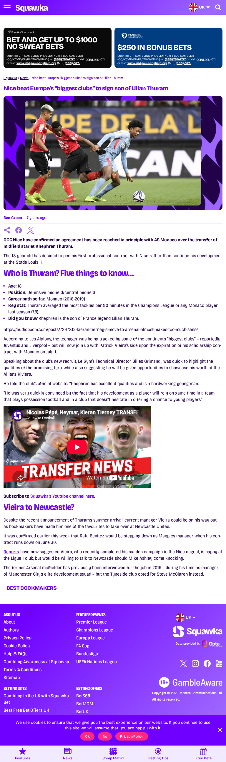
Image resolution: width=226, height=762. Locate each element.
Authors (11, 630)
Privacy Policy (17, 638)
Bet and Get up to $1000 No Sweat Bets (51, 43)
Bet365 (83, 695)
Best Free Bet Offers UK (26, 710)
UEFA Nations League (96, 661)
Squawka (10, 78)
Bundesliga (87, 653)
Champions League (94, 630)
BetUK (82, 711)
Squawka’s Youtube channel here (62, 496)
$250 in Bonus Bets (154, 47)
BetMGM (84, 703)
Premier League (91, 622)
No (105, 736)
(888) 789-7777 (64, 59)
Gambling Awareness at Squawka (36, 661)
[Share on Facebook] (18, 230)
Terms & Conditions (23, 669)
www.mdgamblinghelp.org (36, 63)
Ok (87, 736)
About (9, 622)
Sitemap (12, 677)
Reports (11, 551)
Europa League (90, 638)
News (24, 78)
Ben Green (13, 217)
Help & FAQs (16, 653)
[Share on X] (30, 230)
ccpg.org (92, 59)
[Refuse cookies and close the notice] (220, 729)
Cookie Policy (17, 646)
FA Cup (82, 646)
